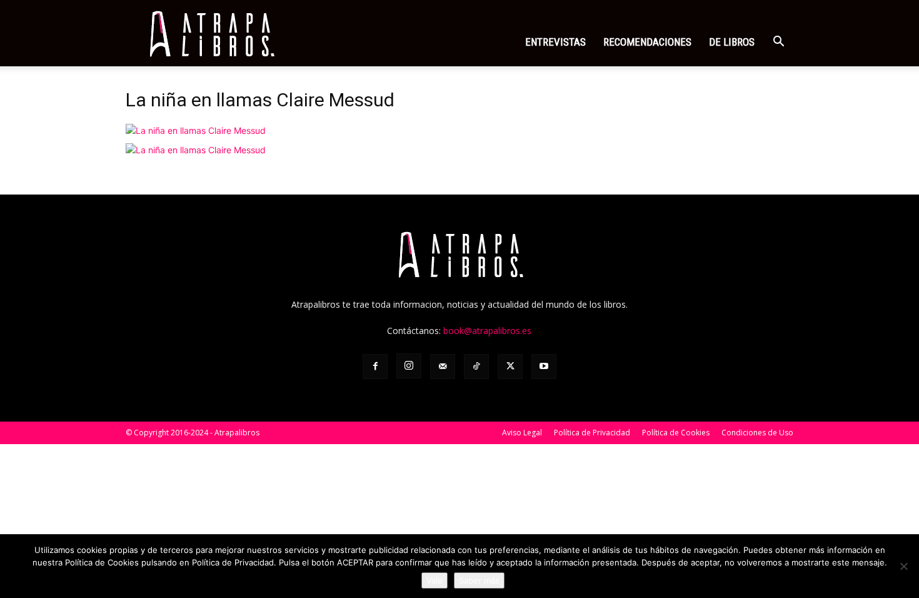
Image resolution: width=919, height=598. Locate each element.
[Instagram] (408, 365)
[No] (903, 566)
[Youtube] (543, 366)
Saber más (479, 580)
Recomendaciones (647, 42)
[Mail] (442, 366)
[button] (778, 43)
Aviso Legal (522, 432)
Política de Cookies (676, 432)
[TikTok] (476, 366)
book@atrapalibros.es (487, 331)
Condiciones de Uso (757, 432)
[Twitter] (510, 366)
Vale (434, 580)
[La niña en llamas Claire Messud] (196, 130)
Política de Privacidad (592, 432)
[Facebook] (375, 366)
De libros (732, 42)
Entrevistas (555, 42)
